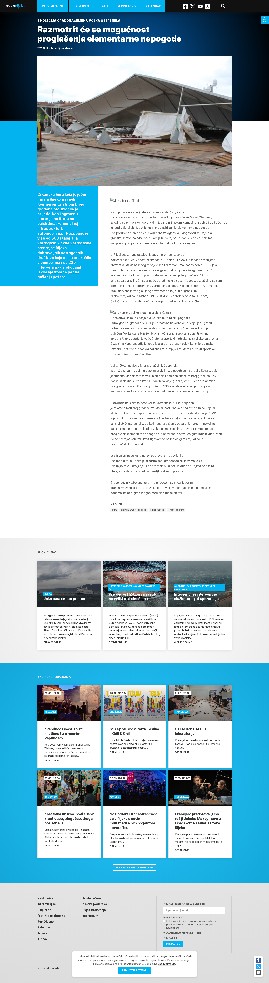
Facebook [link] (185, 6)
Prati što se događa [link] (51, 916)
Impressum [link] (90, 916)
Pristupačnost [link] (92, 898)
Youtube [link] (200, 6)
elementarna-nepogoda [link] (133, 509)
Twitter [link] (192, 6)
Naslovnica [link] (45, 898)
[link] (265, 20)
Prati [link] (104, 6)
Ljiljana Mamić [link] (66, 48)
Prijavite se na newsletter (184, 903)
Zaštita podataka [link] (94, 904)
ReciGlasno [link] (127, 6)
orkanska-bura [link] (176, 509)
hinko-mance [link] (157, 509)
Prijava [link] (42, 933)
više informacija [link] (166, 963)
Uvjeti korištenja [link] (94, 910)
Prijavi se (170, 937)
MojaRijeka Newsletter (182, 932)
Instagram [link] (207, 6)
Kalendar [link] (153, 6)
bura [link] (114, 509)
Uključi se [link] (81, 6)
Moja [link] (16, 5)
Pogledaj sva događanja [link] (134, 867)
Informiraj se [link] (53, 6)
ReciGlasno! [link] (46, 922)
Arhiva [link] (42, 939)
